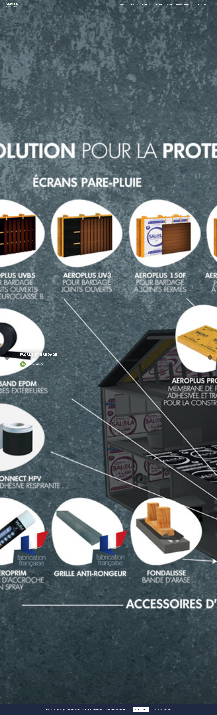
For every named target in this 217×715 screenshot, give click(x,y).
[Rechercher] (193, 4)
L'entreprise (133, 4)
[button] (210, 357)
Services (159, 4)
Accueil (122, 4)
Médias (169, 4)
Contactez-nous (182, 4)
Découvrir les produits (32, 364)
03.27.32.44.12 (204, 4)
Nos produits (147, 4)
